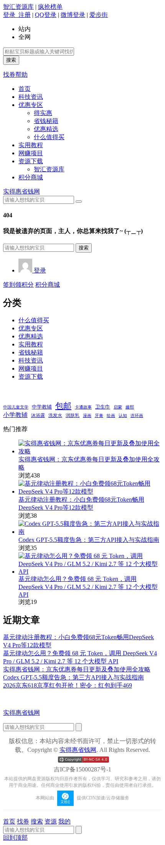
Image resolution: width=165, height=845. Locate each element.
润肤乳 (72, 415)
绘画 (111, 415)
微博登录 (73, 14)
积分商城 (30, 177)
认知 (123, 415)
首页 (24, 88)
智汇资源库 (18, 6)
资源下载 (30, 161)
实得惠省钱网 (21, 191)
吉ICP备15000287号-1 (82, 769)
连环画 (136, 415)
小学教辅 (15, 415)
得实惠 (43, 113)
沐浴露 (38, 415)
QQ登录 (45, 14)
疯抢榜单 (50, 6)
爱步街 (98, 14)
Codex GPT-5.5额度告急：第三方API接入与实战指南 (88, 540)
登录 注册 (17, 14)
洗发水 (55, 415)
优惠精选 (46, 129)
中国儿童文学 (15, 407)
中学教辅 (42, 407)
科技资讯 (30, 97)
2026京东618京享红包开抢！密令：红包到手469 (67, 685)
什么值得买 (49, 137)
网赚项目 (30, 153)
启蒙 (118, 407)
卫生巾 (102, 407)
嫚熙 (129, 407)
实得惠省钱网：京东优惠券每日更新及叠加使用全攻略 (76, 669)
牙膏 (99, 415)
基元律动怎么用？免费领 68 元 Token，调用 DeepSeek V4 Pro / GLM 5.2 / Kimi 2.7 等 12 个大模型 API (88, 587)
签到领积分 (18, 284)
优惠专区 (30, 105)
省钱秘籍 (46, 121)
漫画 (87, 415)
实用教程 (30, 145)
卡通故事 (83, 407)
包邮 (63, 405)
